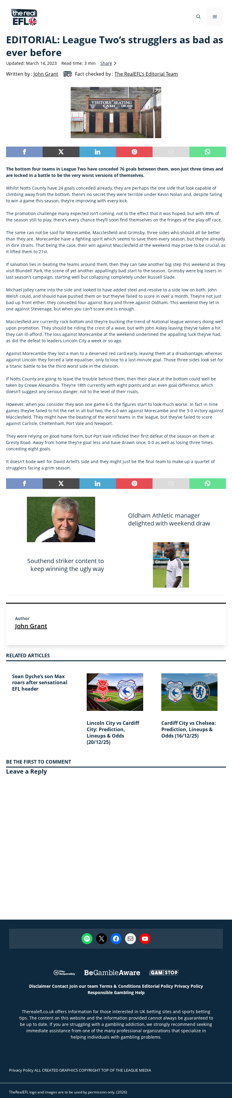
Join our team (83, 986)
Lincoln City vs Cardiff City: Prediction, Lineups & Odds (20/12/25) (113, 732)
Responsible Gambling (111, 992)
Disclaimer (40, 986)
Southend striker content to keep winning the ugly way (65, 565)
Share (106, 63)
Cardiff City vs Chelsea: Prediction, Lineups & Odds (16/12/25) (188, 729)
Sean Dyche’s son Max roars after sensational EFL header (39, 682)
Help (140, 992)
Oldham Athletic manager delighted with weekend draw (169, 519)
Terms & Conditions (120, 986)
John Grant (31, 626)
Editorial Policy (157, 986)
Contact (60, 986)
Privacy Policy (188, 986)
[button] (198, 17)
